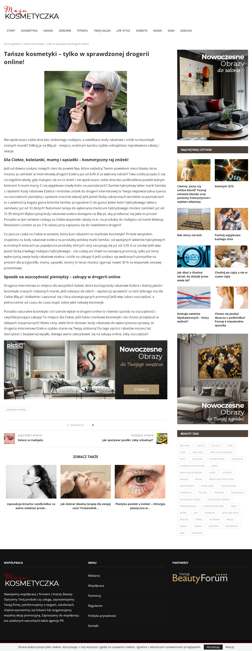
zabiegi (198, 526)
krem (214, 465)
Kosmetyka (29, 30)
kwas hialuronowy (191, 472)
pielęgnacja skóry (190, 499)
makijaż (184, 479)
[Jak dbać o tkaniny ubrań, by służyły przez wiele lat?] (193, 256)
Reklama (94, 576)
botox (200, 445)
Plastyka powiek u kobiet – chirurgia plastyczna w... (140, 506)
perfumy (219, 492)
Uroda (48, 30)
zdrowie (213, 526)
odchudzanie (228, 485)
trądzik (184, 519)
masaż (198, 479)
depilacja (198, 452)
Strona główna (12, 44)
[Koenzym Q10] (231, 170)
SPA (196, 512)
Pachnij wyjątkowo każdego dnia (228, 237)
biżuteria (185, 445)
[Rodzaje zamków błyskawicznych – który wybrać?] (193, 297)
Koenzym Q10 (224, 186)
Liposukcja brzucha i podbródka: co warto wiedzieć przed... (31, 506)
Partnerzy (94, 596)
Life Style (123, 30)
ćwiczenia (197, 533)
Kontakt (93, 626)
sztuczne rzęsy (230, 512)
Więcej (229, 647)
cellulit (216, 445)
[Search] (246, 31)
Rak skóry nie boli (189, 235)
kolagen (198, 458)
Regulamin (95, 606)
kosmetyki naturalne (192, 465)
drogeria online (16, 409)
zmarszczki (231, 526)
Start (11, 30)
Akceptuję (213, 647)
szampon (210, 512)
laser (212, 472)
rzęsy (234, 506)
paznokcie (186, 492)
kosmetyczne (217, 458)
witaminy (214, 519)
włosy (230, 519)
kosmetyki (237, 458)
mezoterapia (187, 485)
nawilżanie (207, 485)
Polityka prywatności (102, 616)
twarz (198, 519)
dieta (183, 458)
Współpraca (96, 586)
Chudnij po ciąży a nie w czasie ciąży (231, 274)
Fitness (82, 30)
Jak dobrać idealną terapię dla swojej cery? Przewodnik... (86, 506)
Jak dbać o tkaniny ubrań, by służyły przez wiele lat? (192, 276)
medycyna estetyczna (221, 479)
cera (230, 445)
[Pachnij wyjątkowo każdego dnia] (231, 219)
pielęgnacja (237, 492)
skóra (183, 512)
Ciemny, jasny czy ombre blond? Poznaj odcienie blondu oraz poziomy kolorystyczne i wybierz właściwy (193, 193)
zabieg (183, 526)
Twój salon (102, 30)
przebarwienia (188, 506)
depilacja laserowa (221, 452)
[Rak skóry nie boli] (193, 219)
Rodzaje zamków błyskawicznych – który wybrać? (193, 317)
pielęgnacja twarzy (219, 499)
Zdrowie (65, 30)
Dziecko (186, 30)
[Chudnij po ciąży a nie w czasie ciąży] (231, 256)
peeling (202, 492)
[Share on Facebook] (98, 425)
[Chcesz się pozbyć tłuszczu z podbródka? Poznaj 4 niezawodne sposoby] (231, 297)
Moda (157, 30)
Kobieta (141, 30)
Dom (171, 30)
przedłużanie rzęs (213, 506)
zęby (182, 533)
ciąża (183, 452)
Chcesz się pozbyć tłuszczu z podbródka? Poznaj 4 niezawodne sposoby (230, 319)
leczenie (227, 472)
